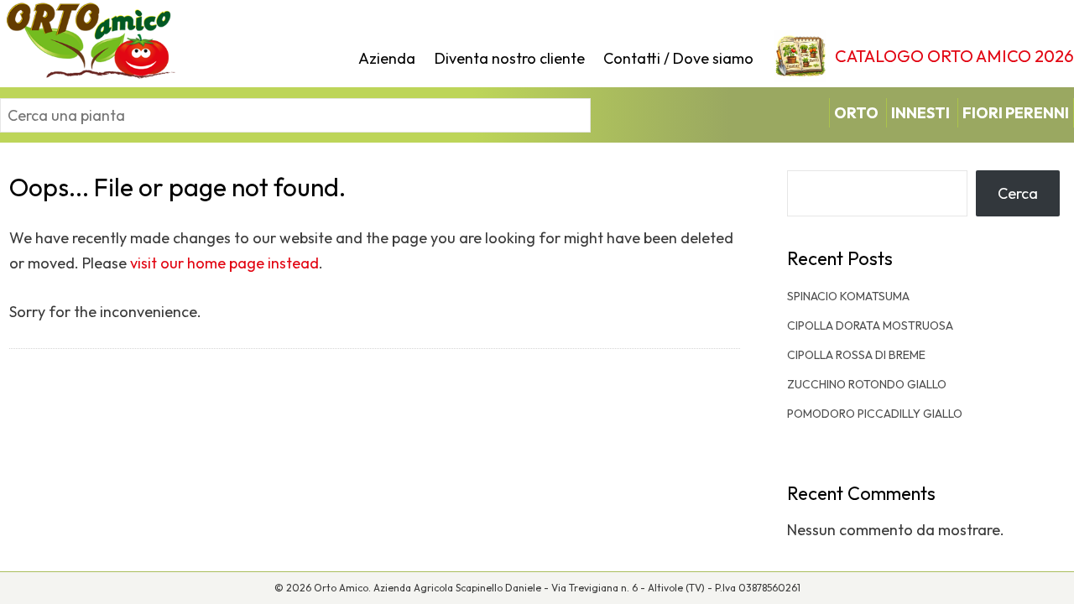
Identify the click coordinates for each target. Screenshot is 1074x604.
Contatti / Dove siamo (678, 58)
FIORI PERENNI (1015, 112)
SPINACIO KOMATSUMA (848, 296)
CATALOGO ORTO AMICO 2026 (954, 55)
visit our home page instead (224, 263)
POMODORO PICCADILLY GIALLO (874, 413)
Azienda (386, 58)
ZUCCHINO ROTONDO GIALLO (866, 384)
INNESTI (920, 112)
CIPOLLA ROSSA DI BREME (856, 354)
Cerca (1018, 193)
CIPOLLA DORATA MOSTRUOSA (870, 325)
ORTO (856, 112)
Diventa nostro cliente (510, 58)
